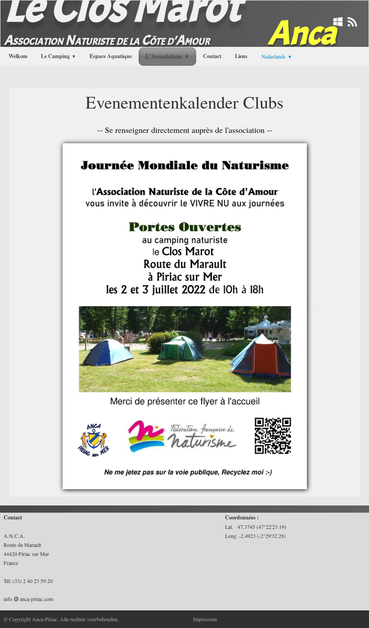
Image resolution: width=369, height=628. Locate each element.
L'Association (167, 56)
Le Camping (58, 56)
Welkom (18, 56)
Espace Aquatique (111, 56)
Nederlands (276, 56)
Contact (212, 56)
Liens (241, 56)
